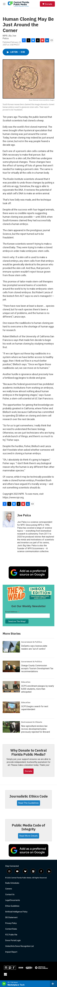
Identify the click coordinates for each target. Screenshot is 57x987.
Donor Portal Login (13, 940)
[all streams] (53, 983)
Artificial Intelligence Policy (16, 912)
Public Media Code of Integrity (28, 827)
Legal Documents (12, 900)
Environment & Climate (31, 722)
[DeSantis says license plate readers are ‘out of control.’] (11, 647)
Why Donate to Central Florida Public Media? (28, 752)
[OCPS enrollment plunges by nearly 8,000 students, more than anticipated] (11, 687)
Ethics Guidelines (12, 906)
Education (25, 682)
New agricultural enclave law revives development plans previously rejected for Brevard (35, 729)
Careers (8, 889)
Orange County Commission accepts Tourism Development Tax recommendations (37, 668)
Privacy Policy (11, 923)
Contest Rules (11, 929)
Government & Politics (31, 642)
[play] (4, 983)
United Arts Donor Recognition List (19, 946)
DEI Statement (11, 917)
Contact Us (9, 895)
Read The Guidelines (28, 802)
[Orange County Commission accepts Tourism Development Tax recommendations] (11, 666)
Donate (48, 4)
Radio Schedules (12, 883)
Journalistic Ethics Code (28, 796)
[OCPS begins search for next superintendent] (11, 707)
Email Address (12, 611)
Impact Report (11, 952)
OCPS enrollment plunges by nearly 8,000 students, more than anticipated (37, 689)
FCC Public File (11, 935)
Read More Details (28, 835)
